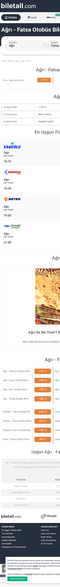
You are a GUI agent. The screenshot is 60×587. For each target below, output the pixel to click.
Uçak (33, 17)
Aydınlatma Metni (14, 569)
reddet (35, 566)
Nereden (13, 42)
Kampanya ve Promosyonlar (14, 547)
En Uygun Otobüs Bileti (11, 530)
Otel (54, 16)
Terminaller (6, 543)
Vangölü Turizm (46, 121)
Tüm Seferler (7, 533)
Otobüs (12, 17)
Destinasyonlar (8, 537)
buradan (29, 574)
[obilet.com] (18, 8)
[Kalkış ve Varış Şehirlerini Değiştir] (45, 45)
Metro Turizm (44, 114)
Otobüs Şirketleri (9, 540)
